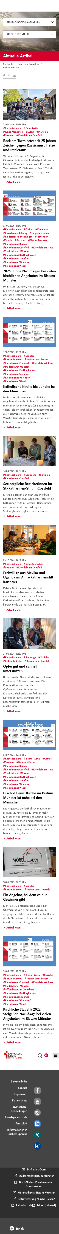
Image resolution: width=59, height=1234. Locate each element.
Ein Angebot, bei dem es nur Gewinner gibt (25, 897)
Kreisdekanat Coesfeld (23, 21)
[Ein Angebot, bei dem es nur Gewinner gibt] (29, 862)
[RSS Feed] (37, 1157)
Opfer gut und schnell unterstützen (20, 668)
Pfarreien (43, 131)
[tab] (29, 1224)
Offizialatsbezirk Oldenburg (19, 989)
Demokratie (31, 128)
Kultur (30, 131)
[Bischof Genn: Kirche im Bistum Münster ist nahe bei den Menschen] (29, 735)
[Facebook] (37, 1090)
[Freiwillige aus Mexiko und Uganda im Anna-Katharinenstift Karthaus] (29, 540)
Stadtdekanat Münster (17, 251)
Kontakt (22, 1087)
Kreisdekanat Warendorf (17, 262)
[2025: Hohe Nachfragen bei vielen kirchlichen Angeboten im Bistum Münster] (29, 206)
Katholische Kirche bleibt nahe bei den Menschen (29, 388)
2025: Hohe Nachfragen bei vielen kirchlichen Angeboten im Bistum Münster (29, 275)
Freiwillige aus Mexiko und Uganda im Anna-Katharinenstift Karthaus (28, 577)
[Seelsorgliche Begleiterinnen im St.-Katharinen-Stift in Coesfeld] (29, 451)
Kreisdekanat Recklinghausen (20, 254)
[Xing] (37, 1135)
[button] (5, 75)
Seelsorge (30, 474)
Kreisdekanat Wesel (15, 265)
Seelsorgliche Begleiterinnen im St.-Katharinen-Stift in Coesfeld (27, 486)
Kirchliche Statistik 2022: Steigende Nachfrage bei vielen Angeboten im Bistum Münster (27, 1014)
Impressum (20, 1094)
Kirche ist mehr (18, 34)
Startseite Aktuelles (28, 63)
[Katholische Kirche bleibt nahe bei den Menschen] (29, 332)
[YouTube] (37, 1101)
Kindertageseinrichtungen (18, 236)
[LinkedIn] (37, 1123)
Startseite (8, 63)
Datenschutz (19, 1100)
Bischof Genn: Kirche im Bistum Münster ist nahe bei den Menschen (28, 797)
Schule (8, 240)
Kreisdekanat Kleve (43, 247)
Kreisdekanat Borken (16, 244)
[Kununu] (37, 1146)
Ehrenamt (42, 229)
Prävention (42, 236)
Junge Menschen (14, 131)
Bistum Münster (38, 240)
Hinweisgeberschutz (15, 1117)
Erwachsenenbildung (16, 233)
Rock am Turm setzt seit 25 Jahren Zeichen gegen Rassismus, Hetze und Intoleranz (29, 145)
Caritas (29, 229)
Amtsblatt (21, 1123)
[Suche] (40, 1056)
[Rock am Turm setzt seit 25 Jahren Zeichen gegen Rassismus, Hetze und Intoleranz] (29, 104)
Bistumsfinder (19, 1081)
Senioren (45, 474)
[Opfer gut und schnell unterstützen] (29, 633)
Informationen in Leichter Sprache (17, 1131)
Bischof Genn (32, 758)
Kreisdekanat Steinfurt (17, 258)
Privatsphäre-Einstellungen (19, 1108)
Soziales (9, 135)
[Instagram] (37, 1112)
